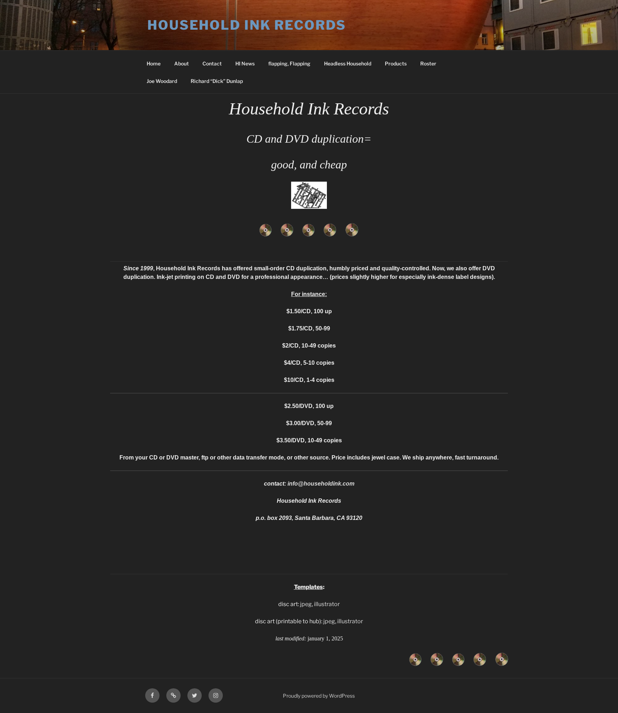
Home (154, 63)
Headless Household (347, 63)
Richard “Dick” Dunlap (217, 81)
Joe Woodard (162, 81)
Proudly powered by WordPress (319, 696)
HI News (245, 63)
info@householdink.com (321, 484)
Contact (212, 63)
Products (396, 63)
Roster (428, 63)
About (181, 63)
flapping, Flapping (289, 63)
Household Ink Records (246, 25)
